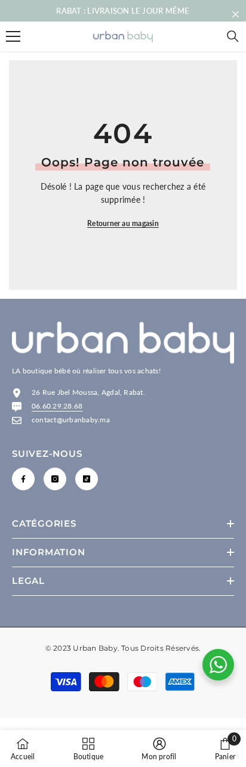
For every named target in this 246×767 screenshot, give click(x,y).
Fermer (235, 14)
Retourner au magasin (123, 223)
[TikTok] (86, 479)
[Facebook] (23, 479)
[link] (158, 748)
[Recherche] (233, 36)
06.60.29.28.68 (57, 405)
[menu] (13, 36)
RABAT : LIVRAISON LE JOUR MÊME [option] (122, 11)
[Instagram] (55, 479)
